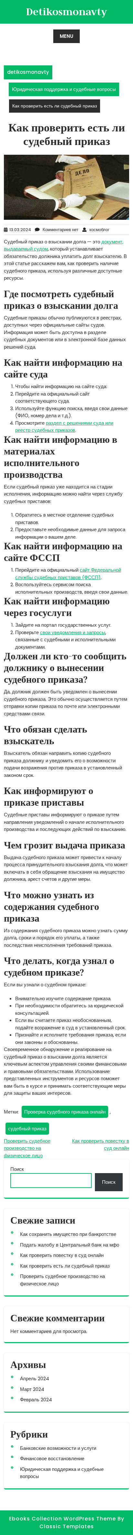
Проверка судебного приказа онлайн (65, 1111)
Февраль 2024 (36, 1399)
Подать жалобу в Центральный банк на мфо (69, 1244)
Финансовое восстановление (52, 1458)
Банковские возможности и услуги (58, 1448)
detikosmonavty (66, 11)
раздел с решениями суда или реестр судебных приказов (64, 427)
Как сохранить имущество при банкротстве (68, 1234)
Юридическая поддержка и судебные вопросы (64, 89)
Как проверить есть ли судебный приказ (65, 1265)
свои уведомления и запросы (72, 632)
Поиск (17, 1169)
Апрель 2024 (34, 1378)
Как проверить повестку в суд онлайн (62, 1255)
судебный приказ (27, 1128)
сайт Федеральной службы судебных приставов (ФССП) (68, 573)
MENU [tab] (66, 36)
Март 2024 (32, 1389)
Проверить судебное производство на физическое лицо (27, 1148)
